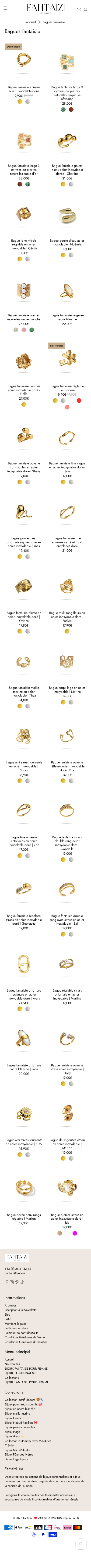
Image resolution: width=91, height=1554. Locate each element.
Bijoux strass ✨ (14, 1436)
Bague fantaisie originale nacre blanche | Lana (24, 1067)
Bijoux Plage (12, 1432)
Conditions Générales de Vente (25, 1337)
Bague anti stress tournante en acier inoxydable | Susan (24, 766)
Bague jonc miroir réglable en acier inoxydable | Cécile (23, 244)
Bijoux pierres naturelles (20, 1427)
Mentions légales (15, 1323)
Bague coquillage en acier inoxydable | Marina (67, 689)
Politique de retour (16, 1328)
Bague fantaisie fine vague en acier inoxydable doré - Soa (67, 467)
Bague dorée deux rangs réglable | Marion (24, 1216)
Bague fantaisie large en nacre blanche (67, 317)
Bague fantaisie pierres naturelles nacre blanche (23, 317)
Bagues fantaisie (53, 22)
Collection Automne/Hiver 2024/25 (28, 1441)
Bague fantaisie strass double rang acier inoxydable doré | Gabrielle (67, 843)
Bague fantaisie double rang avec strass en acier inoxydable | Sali (67, 919)
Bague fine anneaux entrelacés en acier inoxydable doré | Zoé (24, 841)
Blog (7, 1314)
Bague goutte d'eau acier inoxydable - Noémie (67, 242)
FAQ (7, 1319)
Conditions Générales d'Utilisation (26, 1342)
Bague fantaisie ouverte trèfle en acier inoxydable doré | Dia (67, 766)
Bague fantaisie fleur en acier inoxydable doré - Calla (24, 390)
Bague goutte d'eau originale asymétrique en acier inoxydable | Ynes (24, 542)
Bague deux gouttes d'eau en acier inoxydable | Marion (67, 1144)
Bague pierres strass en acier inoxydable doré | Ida (67, 1218)
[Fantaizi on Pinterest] (17, 1283)
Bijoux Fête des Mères (19, 1454)
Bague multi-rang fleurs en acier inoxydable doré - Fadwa (67, 616)
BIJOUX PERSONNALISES (21, 1373)
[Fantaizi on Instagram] (12, 1283)
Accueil (31, 22)
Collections (12, 1377)
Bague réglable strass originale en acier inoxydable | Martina (67, 994)
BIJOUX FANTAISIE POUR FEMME (26, 1368)
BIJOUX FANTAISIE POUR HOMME (27, 1382)
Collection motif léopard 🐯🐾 (24, 1399)
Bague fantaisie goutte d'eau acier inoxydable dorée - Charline (67, 169)
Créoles (9, 1445)
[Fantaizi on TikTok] (22, 1283)
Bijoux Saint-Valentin (17, 1450)
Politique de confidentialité (21, 1333)
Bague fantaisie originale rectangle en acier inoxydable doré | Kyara (24, 994)
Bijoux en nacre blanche (20, 1409)
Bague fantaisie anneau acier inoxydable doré (24, 89)
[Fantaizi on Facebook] (7, 1283)
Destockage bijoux (16, 1459)
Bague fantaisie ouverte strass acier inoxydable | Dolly (67, 1069)
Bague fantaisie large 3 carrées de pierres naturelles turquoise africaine (67, 93)
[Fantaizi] (45, 8)
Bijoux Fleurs (13, 1418)
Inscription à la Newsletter (21, 1310)
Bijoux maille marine (17, 1413)
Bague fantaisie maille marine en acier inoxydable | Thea (24, 691)
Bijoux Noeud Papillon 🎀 (21, 1422)
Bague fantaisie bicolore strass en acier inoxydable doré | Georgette (24, 919)
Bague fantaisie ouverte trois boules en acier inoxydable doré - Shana (24, 467)
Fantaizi (27, 1518)
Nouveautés (12, 1364)
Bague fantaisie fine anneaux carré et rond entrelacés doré (67, 542)
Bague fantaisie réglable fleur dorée (67, 388)
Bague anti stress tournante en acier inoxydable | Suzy (24, 1142)
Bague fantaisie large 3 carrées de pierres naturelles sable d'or (24, 169)
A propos (10, 1305)
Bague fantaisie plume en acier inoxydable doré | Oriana (24, 616)
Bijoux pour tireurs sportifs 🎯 (23, 1404)
